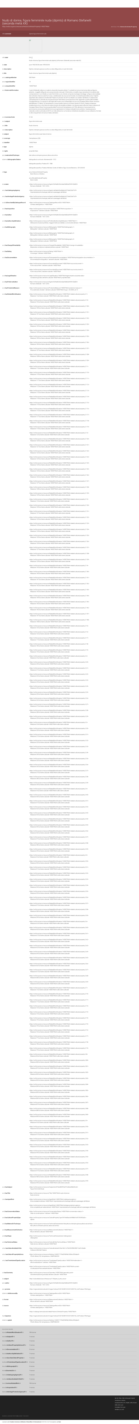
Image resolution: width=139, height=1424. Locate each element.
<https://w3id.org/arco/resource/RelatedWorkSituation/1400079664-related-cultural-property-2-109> (59, 361)
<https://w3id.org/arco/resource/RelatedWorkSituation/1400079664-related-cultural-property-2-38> (59, 777)
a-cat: (14, 202)
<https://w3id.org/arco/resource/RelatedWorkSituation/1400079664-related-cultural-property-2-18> (59, 645)
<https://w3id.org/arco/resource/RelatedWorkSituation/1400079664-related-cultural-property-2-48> (59, 844)
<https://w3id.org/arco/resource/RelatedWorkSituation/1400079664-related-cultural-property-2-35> (59, 759)
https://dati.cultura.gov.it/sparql (127, 1398)
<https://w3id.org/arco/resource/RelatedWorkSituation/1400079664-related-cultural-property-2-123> (59, 458)
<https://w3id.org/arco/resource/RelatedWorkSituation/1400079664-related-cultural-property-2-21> (59, 669)
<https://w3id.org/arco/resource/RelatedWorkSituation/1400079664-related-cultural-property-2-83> (59, 1079)
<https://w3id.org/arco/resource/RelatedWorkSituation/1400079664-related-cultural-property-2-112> (59, 385)
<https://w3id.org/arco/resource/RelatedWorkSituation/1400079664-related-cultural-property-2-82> (59, 1073)
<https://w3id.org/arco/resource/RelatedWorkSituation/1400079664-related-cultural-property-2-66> (59, 964)
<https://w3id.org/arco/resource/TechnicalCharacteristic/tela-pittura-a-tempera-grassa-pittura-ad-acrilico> (61, 1224)
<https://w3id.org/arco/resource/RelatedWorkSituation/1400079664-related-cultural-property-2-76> (59, 1031)
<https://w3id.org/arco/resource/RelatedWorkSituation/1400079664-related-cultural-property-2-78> (59, 1043)
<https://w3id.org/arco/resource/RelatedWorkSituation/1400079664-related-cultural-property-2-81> (59, 1067)
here (60, 1422)
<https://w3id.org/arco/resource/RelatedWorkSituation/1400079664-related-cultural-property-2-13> (59, 500)
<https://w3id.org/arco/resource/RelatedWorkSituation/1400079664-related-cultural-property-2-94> (59, 1151)
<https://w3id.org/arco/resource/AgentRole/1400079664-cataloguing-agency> (59, 1200)
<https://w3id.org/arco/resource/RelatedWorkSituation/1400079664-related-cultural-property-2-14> (59, 566)
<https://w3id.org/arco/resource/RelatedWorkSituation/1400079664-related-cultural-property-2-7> (58, 988)
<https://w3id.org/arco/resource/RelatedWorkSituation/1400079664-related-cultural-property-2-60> (59, 928)
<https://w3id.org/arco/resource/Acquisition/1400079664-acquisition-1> (51, 209)
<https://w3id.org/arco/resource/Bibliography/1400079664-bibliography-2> (51, 234)
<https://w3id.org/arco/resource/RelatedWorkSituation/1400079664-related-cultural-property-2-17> (59, 639)
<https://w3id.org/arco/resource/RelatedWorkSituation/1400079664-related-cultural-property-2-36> (59, 765)
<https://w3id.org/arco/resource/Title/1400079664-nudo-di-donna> (49, 1194)
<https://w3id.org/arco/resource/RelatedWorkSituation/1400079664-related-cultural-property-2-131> (59, 512)
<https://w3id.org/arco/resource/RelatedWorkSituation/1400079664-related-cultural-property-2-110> (59, 373)
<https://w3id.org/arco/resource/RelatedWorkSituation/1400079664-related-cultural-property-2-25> (59, 693)
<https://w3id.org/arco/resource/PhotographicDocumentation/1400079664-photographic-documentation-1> (62, 258)
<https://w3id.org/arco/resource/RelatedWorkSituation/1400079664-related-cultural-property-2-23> (59, 681)
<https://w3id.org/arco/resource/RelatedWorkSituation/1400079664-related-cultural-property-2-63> (59, 946)
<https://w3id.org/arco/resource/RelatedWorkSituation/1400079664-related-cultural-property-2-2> (58, 657)
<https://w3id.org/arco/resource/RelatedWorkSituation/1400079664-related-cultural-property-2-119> (59, 427)
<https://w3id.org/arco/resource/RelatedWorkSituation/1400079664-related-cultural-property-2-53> (59, 880)
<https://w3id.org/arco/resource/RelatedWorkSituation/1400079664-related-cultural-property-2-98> (59, 1176)
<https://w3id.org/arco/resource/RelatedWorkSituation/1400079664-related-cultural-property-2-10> (59, 301)
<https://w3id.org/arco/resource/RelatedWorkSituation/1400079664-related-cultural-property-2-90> (59, 1127)
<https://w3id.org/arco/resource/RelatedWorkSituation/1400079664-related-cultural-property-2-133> (59, 524)
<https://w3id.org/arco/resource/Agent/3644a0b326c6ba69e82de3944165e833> (53, 185)
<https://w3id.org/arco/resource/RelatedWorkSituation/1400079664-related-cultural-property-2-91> (59, 1133)
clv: (7, 1272)
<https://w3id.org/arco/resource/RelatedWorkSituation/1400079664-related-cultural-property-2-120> (59, 440)
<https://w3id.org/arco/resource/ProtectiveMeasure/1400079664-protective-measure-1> (55, 289)
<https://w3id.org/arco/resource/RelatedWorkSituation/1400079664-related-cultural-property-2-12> (59, 433)
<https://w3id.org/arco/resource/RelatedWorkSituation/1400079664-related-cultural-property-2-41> (59, 801)
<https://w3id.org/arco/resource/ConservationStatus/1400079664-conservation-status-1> (56, 1212)
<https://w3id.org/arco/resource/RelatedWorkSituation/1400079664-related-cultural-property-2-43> (59, 814)
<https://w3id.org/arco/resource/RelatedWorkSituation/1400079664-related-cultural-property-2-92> (59, 1139)
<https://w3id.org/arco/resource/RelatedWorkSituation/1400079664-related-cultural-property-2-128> (59, 488)
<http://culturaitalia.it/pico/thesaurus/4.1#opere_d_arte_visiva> (47, 1278)
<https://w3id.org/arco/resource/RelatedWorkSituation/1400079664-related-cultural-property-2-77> (59, 1037)
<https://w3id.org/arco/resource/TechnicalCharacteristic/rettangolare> (50, 1237)
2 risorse (31, 1362)
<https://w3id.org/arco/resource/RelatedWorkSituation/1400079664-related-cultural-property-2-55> (59, 892)
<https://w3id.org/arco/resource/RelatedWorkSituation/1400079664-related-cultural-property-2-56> (59, 898)
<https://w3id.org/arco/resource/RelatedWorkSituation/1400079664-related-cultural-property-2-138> (59, 554)
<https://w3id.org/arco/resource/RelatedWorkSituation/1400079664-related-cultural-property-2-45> (59, 826)
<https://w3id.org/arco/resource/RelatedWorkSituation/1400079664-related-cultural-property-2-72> (59, 1007)
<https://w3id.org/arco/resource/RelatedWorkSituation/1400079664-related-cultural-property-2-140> (59, 572)
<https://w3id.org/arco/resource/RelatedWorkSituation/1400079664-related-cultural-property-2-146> (59, 608)
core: (7, 130)
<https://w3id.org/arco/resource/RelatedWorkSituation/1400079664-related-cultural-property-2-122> (59, 452)
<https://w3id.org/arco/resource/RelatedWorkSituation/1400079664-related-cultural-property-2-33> (59, 747)
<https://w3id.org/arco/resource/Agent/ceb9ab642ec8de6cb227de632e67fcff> (53, 191)
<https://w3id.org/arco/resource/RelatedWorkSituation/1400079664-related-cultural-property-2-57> (59, 904)
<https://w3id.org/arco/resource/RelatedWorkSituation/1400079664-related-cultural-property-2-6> (58, 922)
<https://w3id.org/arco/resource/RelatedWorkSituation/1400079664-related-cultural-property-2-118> (59, 421)
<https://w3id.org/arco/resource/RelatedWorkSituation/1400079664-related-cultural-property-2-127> (59, 482)
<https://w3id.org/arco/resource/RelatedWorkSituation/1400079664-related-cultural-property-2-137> (59, 548)
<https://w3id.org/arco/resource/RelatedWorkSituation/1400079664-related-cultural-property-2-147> (59, 614)
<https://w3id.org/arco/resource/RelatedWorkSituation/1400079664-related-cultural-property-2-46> (59, 832)
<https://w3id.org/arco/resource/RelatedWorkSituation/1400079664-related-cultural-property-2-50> (59, 862)
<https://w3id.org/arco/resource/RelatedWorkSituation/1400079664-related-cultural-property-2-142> (59, 584)
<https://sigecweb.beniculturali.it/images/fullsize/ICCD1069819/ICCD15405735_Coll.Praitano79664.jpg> (60, 1289)
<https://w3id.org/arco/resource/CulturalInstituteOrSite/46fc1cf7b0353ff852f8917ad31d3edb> (57, 1249)
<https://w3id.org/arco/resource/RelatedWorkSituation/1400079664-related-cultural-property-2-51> (59, 868)
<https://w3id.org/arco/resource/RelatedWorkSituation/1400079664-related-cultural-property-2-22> (59, 675)
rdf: (4, 172)
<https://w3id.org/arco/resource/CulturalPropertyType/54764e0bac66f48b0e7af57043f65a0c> (57, 1218)
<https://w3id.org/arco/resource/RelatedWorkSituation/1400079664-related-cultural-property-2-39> (59, 783)
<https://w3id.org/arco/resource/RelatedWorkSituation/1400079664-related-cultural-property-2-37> (59, 771)
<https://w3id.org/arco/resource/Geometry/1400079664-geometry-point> (51, 1273)
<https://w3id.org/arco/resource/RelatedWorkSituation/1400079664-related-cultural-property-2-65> (59, 958)
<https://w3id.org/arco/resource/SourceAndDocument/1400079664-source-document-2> (56, 270)
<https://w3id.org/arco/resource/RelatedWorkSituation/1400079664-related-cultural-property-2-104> (59, 331)
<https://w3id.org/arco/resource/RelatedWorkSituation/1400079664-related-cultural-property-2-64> (59, 952)
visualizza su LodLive (120, 1400)
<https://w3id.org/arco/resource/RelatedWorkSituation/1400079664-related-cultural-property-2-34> (59, 753)
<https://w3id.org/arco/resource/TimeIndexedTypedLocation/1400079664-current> (54, 1267)
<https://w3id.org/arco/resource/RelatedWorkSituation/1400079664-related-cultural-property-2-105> (59, 337)
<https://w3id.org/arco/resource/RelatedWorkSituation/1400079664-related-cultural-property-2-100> (59, 307)
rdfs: (6, 33)
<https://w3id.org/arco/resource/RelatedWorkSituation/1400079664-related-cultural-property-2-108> (59, 355)
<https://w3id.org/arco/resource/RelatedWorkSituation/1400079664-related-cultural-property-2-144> (59, 596)
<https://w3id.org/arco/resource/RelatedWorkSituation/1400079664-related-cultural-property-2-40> (59, 795)
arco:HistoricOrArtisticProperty (38, 173)
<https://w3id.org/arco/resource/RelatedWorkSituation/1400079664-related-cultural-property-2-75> (59, 1025)
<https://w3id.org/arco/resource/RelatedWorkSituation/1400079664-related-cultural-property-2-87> (59, 1103)
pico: (10, 155)
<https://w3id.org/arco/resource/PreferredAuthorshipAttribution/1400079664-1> (57, 222)
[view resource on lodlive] (136, 12)
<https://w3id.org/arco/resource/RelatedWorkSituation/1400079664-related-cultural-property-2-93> (59, 1145)
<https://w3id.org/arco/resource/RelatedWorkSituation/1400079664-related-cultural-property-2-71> (59, 1001)
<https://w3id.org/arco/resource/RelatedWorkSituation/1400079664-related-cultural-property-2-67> (59, 970)
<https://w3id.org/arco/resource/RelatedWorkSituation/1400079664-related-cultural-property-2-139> (59, 560)
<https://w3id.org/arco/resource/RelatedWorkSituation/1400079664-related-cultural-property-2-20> (59, 663)
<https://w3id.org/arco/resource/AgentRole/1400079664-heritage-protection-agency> (62, 1206)
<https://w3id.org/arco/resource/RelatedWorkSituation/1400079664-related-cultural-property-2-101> (59, 313)
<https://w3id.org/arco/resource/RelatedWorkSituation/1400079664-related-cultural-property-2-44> (59, 820)
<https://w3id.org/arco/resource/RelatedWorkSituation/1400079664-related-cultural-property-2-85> (59, 1091)
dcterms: (11, 159)
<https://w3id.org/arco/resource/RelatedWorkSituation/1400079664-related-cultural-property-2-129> (59, 494)
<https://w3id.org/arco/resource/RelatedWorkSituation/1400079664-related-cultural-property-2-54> (59, 886)
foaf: (6, 1316)
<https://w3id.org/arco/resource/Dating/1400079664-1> (46, 252)
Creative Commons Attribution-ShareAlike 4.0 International (25, 1422)
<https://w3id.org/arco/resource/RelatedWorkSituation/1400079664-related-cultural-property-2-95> (59, 1157)
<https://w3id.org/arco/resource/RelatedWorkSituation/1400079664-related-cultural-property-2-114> (59, 397)
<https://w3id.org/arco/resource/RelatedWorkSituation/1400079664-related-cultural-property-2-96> (59, 1163)
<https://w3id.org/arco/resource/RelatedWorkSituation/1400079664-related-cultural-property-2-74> (59, 1019)
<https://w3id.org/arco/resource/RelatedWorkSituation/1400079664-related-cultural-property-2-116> (59, 409)
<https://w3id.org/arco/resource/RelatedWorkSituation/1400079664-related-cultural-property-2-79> (59, 1049)
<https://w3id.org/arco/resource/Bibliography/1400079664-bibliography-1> (51, 228)
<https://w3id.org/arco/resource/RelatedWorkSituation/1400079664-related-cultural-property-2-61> (59, 934)
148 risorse (32, 1332)
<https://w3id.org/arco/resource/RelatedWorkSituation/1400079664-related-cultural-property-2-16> (59, 633)
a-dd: (11, 1211)
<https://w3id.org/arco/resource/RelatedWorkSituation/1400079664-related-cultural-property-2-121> (59, 446)
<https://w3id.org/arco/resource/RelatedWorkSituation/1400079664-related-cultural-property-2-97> (59, 1169)
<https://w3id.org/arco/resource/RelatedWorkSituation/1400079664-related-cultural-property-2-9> (58, 1121)
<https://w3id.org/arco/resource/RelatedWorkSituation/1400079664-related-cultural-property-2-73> (59, 1013)
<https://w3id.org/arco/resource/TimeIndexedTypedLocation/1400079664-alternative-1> (55, 1261)
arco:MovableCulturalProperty (38, 179)
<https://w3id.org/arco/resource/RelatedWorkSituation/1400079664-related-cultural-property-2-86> (59, 1097)
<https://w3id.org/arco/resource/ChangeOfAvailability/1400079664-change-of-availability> (56, 246)
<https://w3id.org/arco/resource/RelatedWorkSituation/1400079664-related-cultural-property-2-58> (59, 910)
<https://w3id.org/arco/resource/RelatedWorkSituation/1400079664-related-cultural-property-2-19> (59, 651)
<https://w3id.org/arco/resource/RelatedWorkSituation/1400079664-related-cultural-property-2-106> (59, 343)
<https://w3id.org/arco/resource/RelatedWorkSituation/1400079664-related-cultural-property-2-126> (59, 476)
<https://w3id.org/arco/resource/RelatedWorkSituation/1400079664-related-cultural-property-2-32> (59, 741)
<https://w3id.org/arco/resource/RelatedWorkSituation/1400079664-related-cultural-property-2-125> (59, 470)
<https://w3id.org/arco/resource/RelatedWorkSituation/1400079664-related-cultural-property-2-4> (58, 789)
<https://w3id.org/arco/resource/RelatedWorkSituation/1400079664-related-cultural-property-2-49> (59, 850)
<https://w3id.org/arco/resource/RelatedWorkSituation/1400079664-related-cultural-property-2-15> (59, 627)
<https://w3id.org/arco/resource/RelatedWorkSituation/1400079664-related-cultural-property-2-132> (59, 518)
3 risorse (31, 1349)
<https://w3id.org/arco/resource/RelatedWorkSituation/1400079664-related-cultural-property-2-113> (59, 391)
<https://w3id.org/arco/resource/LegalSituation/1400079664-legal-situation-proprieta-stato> (56, 276)
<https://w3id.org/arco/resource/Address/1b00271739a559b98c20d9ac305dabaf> (54, 1255)
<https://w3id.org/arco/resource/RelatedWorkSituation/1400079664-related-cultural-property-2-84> (59, 1085)
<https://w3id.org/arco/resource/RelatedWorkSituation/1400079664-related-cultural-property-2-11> (59, 367)
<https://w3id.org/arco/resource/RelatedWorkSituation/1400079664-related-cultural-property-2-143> (59, 590)
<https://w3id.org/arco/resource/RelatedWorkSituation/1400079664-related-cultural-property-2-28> (59, 711)
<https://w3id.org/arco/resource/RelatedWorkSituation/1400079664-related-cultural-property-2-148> (59, 620)
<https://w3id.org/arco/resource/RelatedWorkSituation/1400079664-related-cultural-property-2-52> (59, 874)
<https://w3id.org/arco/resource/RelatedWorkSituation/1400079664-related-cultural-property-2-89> (59, 1115)
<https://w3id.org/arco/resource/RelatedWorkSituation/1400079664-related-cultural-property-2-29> (59, 717)
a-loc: (11, 1248)
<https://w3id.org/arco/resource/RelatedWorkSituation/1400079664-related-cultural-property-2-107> (59, 349)
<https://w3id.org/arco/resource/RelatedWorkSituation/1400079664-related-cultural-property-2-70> (59, 995)
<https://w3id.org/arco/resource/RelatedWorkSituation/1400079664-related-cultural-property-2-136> (59, 542)
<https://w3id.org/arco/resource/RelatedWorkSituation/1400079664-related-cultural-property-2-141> (59, 578)
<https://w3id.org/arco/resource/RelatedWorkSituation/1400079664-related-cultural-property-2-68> (59, 976)
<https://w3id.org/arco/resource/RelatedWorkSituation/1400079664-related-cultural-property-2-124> (59, 464)
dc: (4, 65)
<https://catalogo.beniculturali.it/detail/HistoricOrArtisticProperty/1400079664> (52, 1311)
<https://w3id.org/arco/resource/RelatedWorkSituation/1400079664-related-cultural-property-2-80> (59, 1061)
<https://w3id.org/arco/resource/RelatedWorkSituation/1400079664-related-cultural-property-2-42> (59, 808)
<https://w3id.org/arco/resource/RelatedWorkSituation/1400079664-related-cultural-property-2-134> (59, 530)
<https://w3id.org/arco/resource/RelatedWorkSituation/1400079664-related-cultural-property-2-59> (59, 916)
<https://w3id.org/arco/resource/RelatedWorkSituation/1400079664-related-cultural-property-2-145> (59, 602)
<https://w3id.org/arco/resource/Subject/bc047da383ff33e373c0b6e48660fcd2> (53, 1188)
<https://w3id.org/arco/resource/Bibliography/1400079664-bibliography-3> (51, 240)
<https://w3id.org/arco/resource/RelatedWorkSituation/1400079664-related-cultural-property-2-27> (59, 705)
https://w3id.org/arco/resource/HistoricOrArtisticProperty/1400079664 (25, 26)
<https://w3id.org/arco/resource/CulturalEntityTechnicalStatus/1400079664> (52, 1243)
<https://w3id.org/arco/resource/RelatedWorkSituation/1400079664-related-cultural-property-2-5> (58, 856)
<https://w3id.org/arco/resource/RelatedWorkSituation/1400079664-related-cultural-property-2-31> (59, 735)
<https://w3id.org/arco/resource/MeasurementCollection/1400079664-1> (51, 1230)
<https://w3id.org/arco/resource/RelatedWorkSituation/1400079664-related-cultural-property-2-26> (59, 699)
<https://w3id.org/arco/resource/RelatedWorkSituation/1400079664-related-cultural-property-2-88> (59, 1109)
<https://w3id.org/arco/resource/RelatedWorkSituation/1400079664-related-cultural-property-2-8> (58, 1055)
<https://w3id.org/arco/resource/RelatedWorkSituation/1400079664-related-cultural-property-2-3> (58, 723)
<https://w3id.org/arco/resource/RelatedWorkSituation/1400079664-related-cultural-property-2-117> (59, 415)
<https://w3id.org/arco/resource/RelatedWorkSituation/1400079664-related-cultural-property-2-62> (59, 940)
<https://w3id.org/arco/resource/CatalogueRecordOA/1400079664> (49, 203)
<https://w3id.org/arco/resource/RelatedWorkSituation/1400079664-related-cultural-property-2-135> (59, 536)
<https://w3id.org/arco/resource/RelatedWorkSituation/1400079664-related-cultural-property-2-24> (59, 687)
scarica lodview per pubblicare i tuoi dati (15, 1416)
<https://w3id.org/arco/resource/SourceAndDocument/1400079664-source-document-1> (56, 264)
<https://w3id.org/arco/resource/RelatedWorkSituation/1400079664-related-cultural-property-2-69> (59, 982)
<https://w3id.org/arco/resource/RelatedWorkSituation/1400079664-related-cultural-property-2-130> (59, 506)
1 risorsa (32, 1336)
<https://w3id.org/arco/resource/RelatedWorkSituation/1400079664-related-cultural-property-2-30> (59, 729)
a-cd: (10, 90)
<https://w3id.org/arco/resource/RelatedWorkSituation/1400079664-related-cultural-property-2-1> (58, 295)
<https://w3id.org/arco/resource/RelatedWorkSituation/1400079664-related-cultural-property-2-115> (59, 403)
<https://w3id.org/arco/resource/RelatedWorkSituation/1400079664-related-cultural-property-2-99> (59, 1182)
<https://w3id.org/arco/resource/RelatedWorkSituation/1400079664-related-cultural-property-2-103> (59, 325)
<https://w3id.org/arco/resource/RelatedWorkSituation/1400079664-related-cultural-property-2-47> (59, 838)
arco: (9, 77)
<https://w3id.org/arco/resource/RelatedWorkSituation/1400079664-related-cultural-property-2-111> (59, 379)
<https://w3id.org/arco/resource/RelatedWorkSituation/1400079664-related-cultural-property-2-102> (59, 319)
